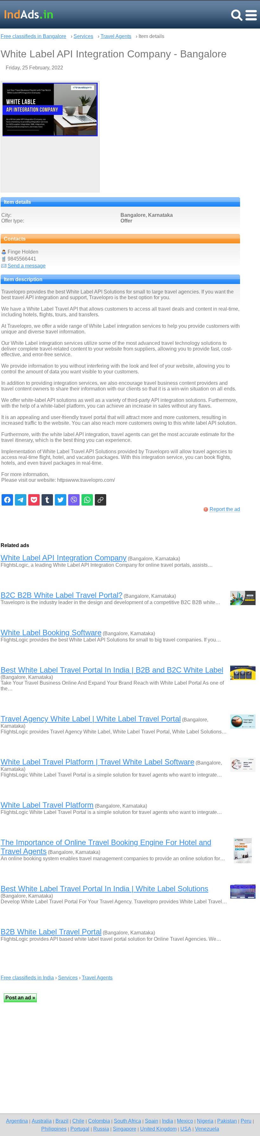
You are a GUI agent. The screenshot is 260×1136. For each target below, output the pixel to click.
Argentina (17, 1121)
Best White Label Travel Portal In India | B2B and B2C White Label (112, 670)
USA (185, 1129)
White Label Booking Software (51, 632)
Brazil (61, 1121)
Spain (151, 1121)
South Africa (127, 1121)
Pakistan (227, 1121)
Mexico (185, 1121)
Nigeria (205, 1121)
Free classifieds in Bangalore (33, 36)
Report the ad (225, 509)
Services (83, 36)
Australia (42, 1121)
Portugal (79, 1129)
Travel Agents (116, 36)
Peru (246, 1121)
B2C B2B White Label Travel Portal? (61, 595)
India (167, 1121)
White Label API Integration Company (64, 557)
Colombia (99, 1121)
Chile (78, 1121)
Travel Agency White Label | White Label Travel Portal (91, 718)
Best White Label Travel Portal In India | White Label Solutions (104, 888)
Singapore (124, 1129)
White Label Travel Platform (47, 805)
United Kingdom (158, 1129)
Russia (101, 1129)
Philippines (54, 1129)
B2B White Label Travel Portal (51, 931)
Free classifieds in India (27, 977)
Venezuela (207, 1129)
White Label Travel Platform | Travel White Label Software (97, 762)
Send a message (27, 265)
